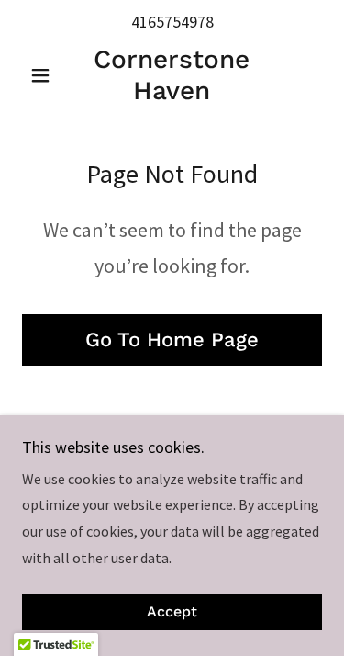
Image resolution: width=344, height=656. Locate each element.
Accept (172, 612)
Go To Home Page (172, 339)
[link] (172, 75)
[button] (44, 75)
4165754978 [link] (172, 21)
